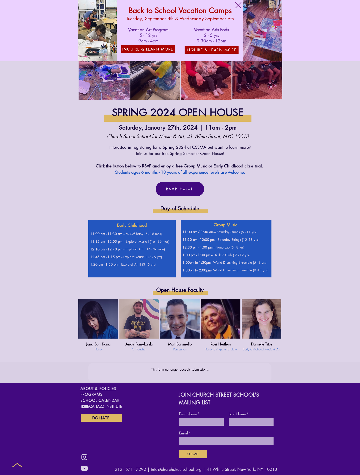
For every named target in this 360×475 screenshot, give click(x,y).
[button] (238, 5)
